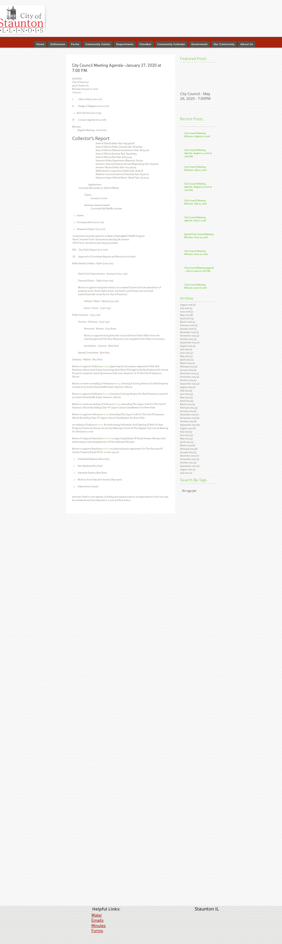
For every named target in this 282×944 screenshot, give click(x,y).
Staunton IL (207, 909)
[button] (125, 44)
